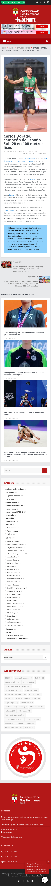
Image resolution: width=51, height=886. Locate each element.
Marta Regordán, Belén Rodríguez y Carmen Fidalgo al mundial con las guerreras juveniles (28, 268)
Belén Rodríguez (13, 563)
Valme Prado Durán (14, 625)
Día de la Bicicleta (13, 690)
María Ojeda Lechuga (14, 603)
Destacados (9, 515)
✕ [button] (48, 862)
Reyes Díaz (11, 616)
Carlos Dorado (26, 151)
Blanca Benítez (12, 566)
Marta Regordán (13, 613)
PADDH (34, 151)
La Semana (27, 703)
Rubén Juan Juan (13, 619)
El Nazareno (31, 690)
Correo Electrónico (41, 153)
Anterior (18, 262)
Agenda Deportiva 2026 (9, 852)
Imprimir (28, 153)
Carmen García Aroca (14, 579)
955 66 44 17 (17, 829)
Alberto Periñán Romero (15, 544)
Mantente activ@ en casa (16, 707)
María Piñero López (14, 607)
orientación (25, 711)
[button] (45, 880)
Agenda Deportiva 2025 (9, 857)
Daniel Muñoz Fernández (16, 588)
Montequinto (37, 707)
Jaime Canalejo (12, 597)
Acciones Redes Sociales (14, 489)
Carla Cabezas (12, 569)
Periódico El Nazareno (14, 715)
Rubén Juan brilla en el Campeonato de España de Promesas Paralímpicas (24, 373)
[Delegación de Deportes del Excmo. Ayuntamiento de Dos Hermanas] (25, 798)
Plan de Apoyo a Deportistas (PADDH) (24, 228)
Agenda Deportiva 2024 (9, 862)
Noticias (8, 524)
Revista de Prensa (13, 727)
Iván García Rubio (13, 594)
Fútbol (9, 698)
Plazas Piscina (32, 719)
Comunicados (10, 509)
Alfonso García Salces (14, 551)
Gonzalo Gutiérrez (13, 591)
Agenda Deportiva (13, 496)
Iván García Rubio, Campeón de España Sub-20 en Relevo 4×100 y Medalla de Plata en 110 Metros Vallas (21, 283)
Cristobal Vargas (13, 585)
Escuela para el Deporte (15, 694)
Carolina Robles (12, 582)
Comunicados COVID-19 (14, 512)
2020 (8, 678)
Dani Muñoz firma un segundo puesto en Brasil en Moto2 (24, 413)
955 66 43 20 (7, 829)
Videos (9, 534)
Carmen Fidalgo (12, 575)
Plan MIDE (9, 629)
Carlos (32, 179)
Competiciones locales (14, 506)
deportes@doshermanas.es (12, 837)
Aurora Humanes (13, 560)
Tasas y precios (12, 531)
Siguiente (32, 277)
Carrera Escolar (12, 682)
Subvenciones (12, 528)
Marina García (12, 610)
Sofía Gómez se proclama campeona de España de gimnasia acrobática (24, 333)
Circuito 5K (28, 682)
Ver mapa (9, 820)
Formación (9, 518)
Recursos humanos (26, 723)
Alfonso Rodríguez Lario (15, 554)
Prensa (8, 632)
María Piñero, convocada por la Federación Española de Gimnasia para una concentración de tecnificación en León (25, 454)
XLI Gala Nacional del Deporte (16, 638)
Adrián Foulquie (13, 541)
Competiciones (11, 503)
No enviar (10, 711)
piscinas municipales (14, 719)
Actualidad (9, 500)
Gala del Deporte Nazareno (28, 698)
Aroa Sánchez (12, 557)
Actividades (9, 492)
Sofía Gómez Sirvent (14, 622)
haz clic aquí (34, 249)
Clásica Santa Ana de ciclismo (17, 686)
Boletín (39, 678)
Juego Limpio (10, 521)
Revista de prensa (12, 635)
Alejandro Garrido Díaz (15, 548)
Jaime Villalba (11, 600)
